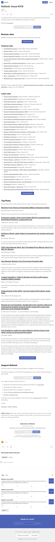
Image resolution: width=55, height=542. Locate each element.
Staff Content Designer (10, 134)
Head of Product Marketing (11, 147)
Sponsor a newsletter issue (11, 395)
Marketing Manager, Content (12, 179)
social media (40, 385)
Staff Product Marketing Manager (13, 104)
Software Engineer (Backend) (11, 54)
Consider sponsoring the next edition (33, 85)
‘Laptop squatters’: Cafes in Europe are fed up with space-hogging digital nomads (24, 278)
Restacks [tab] (11, 457)
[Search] (52, 475)
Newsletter (4, 407)
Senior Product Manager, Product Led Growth (16, 124)
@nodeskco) (10, 23)
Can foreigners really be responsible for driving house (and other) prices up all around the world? (25, 331)
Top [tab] (3, 475)
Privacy (25, 531)
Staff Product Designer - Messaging (13, 102)
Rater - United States (9, 76)
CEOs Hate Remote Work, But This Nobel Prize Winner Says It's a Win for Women (27, 248)
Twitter (10, 407)
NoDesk (2, 9)
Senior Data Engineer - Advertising (13, 187)
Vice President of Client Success (12, 142)
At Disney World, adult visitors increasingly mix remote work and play (27, 234)
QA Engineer (7, 184)
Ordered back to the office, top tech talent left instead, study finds (25, 292)
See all (4, 510)
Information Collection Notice (27, 436)
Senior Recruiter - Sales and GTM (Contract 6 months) (18, 162)
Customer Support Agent (10, 71)
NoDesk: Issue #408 (7, 479)
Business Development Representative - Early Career (18, 127)
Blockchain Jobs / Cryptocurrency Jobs (14, 78)
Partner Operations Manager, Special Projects (16, 157)
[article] (27, 482)
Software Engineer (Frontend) (12, 56)
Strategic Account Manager (11, 155)
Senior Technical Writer (10, 99)
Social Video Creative (9, 152)
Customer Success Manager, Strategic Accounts (16, 145)
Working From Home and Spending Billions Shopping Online (25, 208)
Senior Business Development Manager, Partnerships (18, 119)
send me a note (37, 398)
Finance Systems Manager (11, 97)
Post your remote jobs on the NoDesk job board (21, 392)
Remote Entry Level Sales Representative (15, 63)
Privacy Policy (38, 436)
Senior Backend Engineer (11, 117)
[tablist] (7, 457)
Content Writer (8, 68)
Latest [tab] (6, 475)
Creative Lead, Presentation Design (13, 114)
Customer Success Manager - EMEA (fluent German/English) (20, 170)
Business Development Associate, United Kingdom (17, 182)
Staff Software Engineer (10, 137)
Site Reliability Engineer (10, 49)
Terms (29, 531)
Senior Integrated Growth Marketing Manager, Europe (19, 189)
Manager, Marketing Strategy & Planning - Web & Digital (19, 132)
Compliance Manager (10, 129)
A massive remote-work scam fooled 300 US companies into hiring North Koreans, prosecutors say (25, 219)
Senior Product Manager (10, 150)
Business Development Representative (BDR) (16, 112)
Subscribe (45, 2)
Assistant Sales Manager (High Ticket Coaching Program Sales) (21, 59)
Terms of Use (34, 435)
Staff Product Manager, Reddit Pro (13, 165)
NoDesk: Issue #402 (7, 489)
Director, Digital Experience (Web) (13, 174)
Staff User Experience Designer (12, 139)
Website (15, 407)
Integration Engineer (9, 177)
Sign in (51, 2)
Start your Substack (24, 535)
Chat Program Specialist (10, 167)
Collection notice (36, 531)
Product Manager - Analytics (11, 160)
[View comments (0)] (7, 14)
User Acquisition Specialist (11, 109)
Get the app (34, 535)
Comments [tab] (4, 457)
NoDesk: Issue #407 (7, 500)
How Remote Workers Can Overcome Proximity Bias (22, 261)
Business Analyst (8, 51)
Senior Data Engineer (9, 122)
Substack (20, 539)
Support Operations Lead (11, 107)
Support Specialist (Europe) (11, 66)
